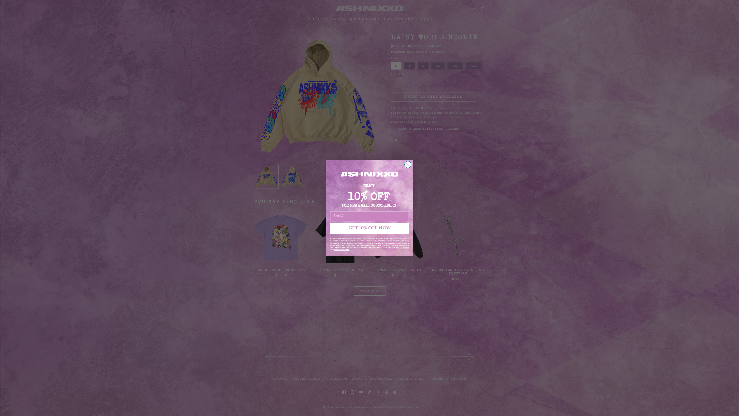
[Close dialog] (408, 164)
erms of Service (342, 250)
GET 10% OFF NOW (369, 228)
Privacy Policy (402, 247)
